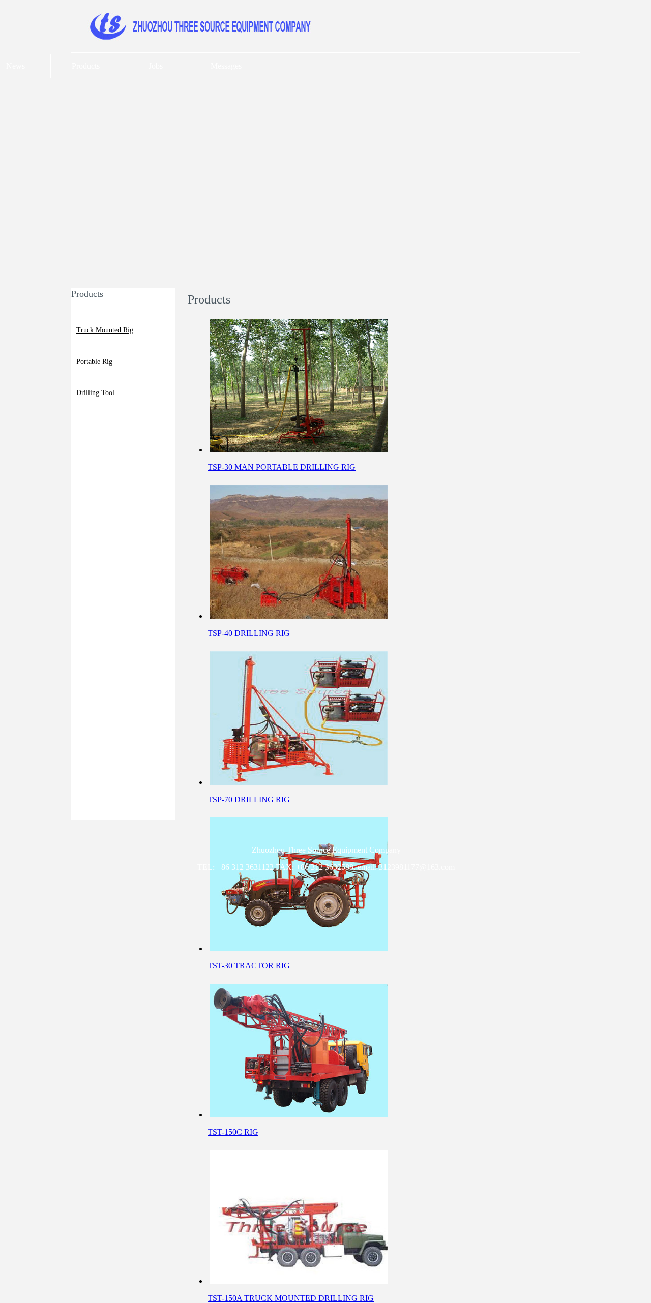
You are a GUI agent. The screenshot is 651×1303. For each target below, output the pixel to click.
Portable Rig (94, 362)
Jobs (156, 66)
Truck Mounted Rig (104, 330)
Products (86, 66)
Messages (226, 66)
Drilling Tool (95, 393)
